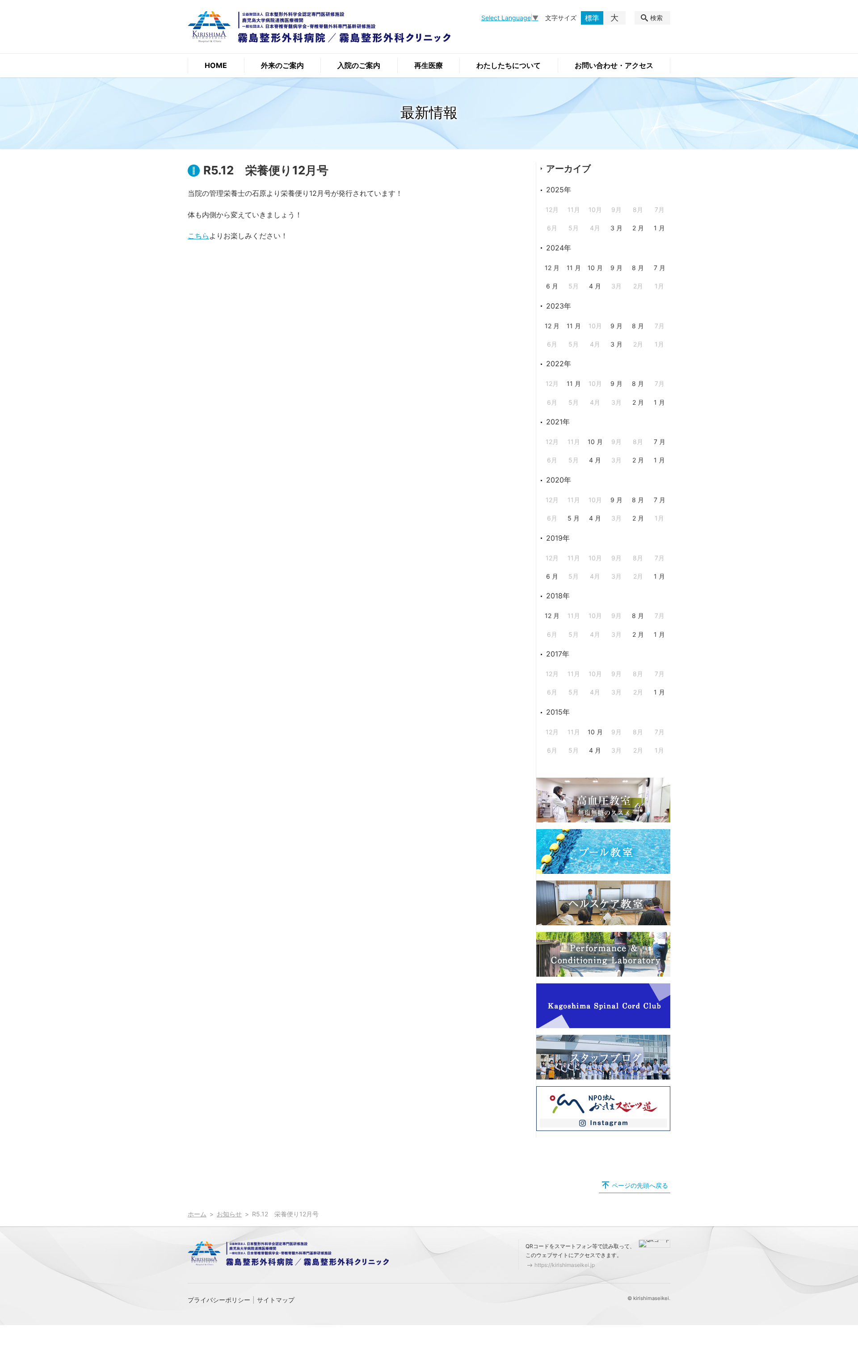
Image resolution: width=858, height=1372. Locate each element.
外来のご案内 (282, 65)
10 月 (595, 267)
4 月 (595, 286)
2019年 (558, 538)
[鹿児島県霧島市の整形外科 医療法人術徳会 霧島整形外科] (319, 26)
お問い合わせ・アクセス (614, 65)
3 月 (616, 228)
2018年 (558, 595)
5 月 (574, 518)
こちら (198, 235)
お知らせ (229, 1214)
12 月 (552, 267)
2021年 (558, 421)
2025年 (558, 189)
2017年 (557, 653)
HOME (216, 65)
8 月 (638, 267)
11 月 (574, 267)
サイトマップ (275, 1300)
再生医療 (428, 65)
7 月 (659, 267)
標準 (592, 17)
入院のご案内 (358, 65)
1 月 (659, 228)
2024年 (558, 247)
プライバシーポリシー (219, 1300)
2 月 (638, 228)
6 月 (552, 286)
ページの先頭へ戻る (640, 1185)
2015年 (558, 711)
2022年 (558, 363)
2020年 (558, 479)
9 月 (616, 267)
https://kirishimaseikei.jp (564, 1265)
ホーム (197, 1214)
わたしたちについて (508, 65)
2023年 (558, 305)
